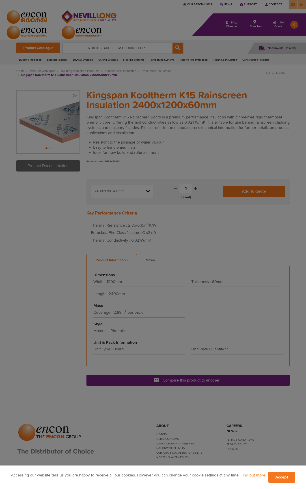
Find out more (253, 475)
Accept (281, 477)
